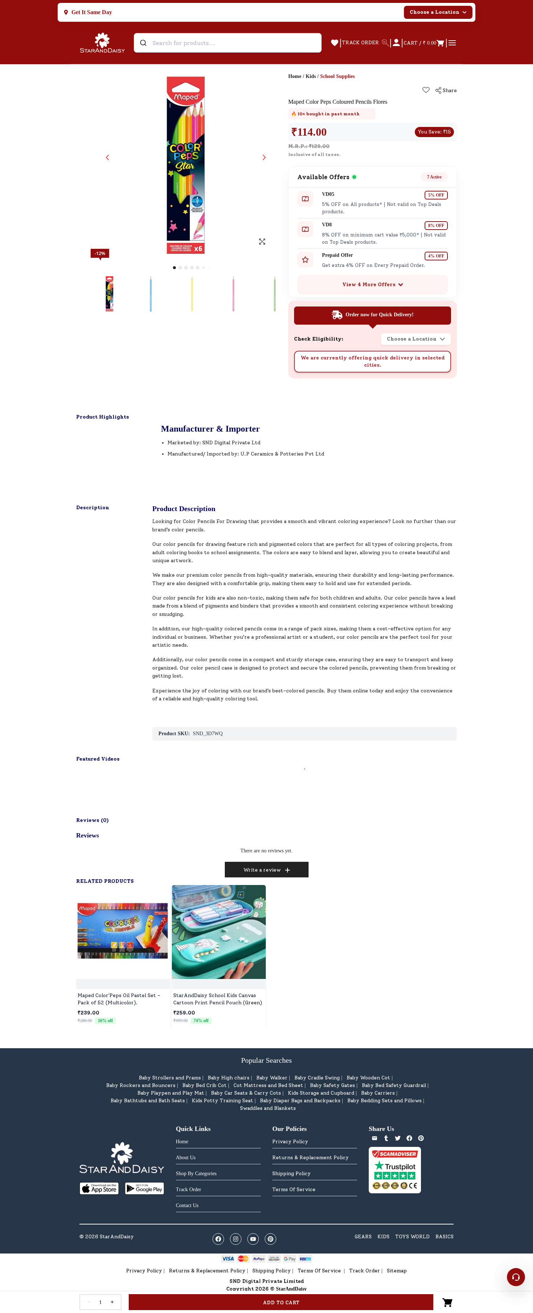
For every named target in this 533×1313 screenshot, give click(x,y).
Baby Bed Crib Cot (204, 1085)
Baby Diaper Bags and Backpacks (300, 1101)
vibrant (327, 521)
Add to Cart (281, 1303)
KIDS (383, 1237)
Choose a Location (434, 12)
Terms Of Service (293, 1189)
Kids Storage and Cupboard (321, 1093)
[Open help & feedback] (516, 1277)
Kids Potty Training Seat (222, 1101)
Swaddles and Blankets (268, 1108)
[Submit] (144, 43)
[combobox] (228, 43)
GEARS (363, 1237)
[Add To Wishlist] (426, 90)
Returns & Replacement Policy (310, 1157)
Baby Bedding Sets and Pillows (384, 1101)
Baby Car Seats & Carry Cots (246, 1093)
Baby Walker (272, 1078)
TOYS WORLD (412, 1237)
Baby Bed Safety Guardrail (394, 1085)
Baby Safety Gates (332, 1085)
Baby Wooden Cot (368, 1078)
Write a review (262, 870)
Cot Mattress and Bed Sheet (268, 1085)
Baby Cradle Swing (317, 1078)
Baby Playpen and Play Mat (170, 1093)
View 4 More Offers (369, 284)
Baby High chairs (228, 1078)
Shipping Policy (291, 1173)
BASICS (444, 1237)
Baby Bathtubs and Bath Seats (148, 1101)
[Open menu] (452, 42)
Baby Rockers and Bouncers (140, 1085)
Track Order (364, 1271)
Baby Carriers (378, 1093)
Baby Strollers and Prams (170, 1078)
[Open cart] (448, 1302)
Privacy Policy (290, 1142)
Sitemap (397, 1271)
